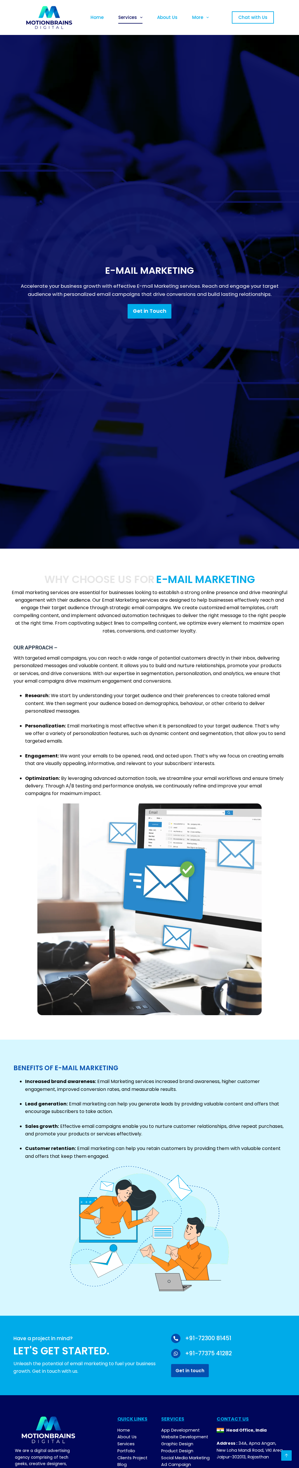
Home (97, 17)
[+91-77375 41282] (175, 1353)
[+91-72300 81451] (175, 1338)
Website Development (184, 1437)
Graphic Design (177, 1444)
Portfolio (126, 1451)
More (197, 17)
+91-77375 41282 (208, 1353)
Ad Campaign (176, 1464)
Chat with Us (252, 17)
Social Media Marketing (185, 1458)
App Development (180, 1430)
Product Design (177, 1451)
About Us (167, 17)
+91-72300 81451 (208, 1338)
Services (127, 17)
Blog (122, 1464)
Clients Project (132, 1458)
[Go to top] (286, 1455)
